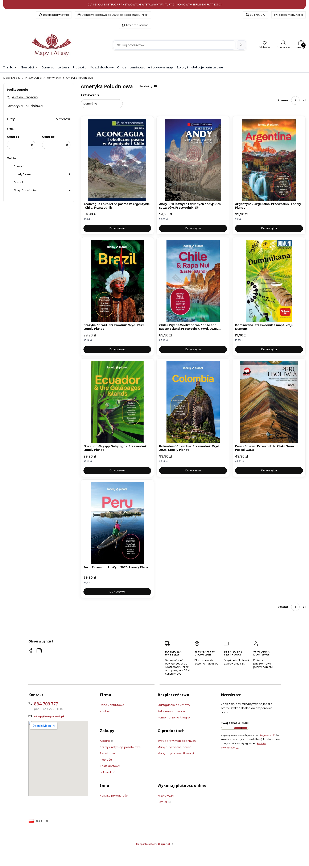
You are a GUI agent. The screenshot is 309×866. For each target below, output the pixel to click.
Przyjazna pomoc (137, 25)
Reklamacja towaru (171, 711)
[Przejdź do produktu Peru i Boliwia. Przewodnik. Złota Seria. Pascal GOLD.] (269, 402)
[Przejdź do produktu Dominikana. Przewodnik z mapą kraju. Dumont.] (269, 281)
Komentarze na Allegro (174, 717)
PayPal (163, 802)
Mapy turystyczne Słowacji (176, 753)
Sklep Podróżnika (25, 190)
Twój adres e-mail (234, 723)
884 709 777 (257, 15)
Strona (282, 100)
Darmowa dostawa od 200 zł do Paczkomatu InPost (115, 15)
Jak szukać (107, 772)
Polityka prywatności (114, 796)
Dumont (19, 166)
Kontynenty (54, 78)
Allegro (105, 741)
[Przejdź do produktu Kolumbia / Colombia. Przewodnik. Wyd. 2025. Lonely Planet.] (193, 402)
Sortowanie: (90, 95)
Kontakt (105, 711)
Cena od (13, 137)
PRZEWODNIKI (33, 78)
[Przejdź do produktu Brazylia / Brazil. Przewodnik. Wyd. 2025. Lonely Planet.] (117, 281)
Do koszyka (117, 228)
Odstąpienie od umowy (174, 705)
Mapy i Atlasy (11, 78)
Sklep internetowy (153, 844)
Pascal (18, 182)
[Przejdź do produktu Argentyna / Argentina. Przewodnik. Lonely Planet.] (269, 160)
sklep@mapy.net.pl (291, 15)
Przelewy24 (166, 796)
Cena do (48, 137)
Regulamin (107, 753)
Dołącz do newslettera (240, 728)
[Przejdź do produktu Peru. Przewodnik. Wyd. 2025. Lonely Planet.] (117, 523)
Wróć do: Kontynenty (25, 97)
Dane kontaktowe (112, 705)
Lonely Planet (23, 174)
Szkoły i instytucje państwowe (120, 747)
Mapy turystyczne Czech (174, 747)
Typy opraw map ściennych (177, 741)
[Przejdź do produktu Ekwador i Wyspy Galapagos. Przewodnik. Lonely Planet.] (117, 402)
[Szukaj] (241, 45)
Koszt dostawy (110, 766)
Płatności (106, 760)
